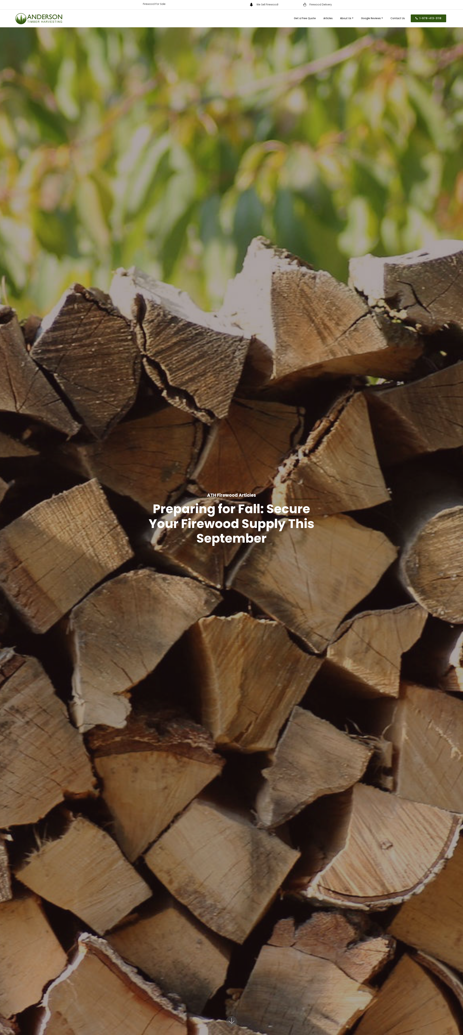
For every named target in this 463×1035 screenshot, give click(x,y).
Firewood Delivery (320, 4)
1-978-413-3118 (430, 18)
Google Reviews (371, 18)
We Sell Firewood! (278, 4)
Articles (328, 18)
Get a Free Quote (305, 18)
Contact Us (397, 18)
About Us (345, 18)
